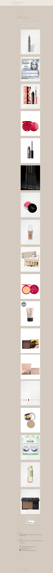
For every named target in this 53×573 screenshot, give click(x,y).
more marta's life (18, 2)
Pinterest (35, 525)
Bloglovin (30, 525)
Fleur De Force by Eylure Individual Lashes (30, 56)
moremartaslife (24, 549)
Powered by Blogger (27, 569)
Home (12, 4)
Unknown (20, 533)
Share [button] (17, 529)
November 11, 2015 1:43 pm (25, 539)
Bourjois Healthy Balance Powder (30, 273)
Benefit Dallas (30, 327)
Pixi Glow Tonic (30, 461)
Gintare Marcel (28, 570)
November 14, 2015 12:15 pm (29, 549)
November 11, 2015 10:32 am (25, 533)
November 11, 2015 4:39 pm (24, 545)
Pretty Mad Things (21, 536)
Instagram (26, 525)
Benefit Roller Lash (30, 83)
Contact (19, 4)
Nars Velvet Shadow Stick (30, 164)
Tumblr (38, 525)
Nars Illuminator (30, 300)
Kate (20, 545)
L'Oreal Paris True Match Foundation (30, 219)
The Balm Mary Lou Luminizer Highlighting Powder (30, 407)
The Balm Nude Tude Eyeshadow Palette (30, 246)
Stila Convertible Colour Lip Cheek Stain (30, 110)
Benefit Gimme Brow (30, 137)
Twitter (22, 525)
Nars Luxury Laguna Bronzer (30, 488)
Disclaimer (15, 4)
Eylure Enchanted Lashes (30, 434)
